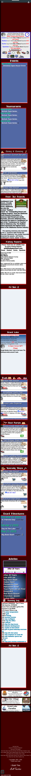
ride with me (9, 577)
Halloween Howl (11, 587)
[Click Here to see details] (2, 522)
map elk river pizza (11, 633)
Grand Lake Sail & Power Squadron (15, 691)
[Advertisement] (15, 15)
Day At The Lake (9, 529)
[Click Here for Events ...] (9, 54)
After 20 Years (10, 575)
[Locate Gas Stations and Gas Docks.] (28, 54)
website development (12, 626)
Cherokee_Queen (12, 596)
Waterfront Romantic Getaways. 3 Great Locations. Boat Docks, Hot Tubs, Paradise (11, 711)
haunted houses (10, 617)
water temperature (11, 612)
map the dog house (11, 624)
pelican (7, 622)
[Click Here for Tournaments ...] (4, 54)
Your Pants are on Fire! (14, 589)
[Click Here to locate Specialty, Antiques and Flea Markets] (18, 54)
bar (5, 640)
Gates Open (9, 582)
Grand (3, 250)
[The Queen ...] (21, 57)
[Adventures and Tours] (8, 57)
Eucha (15, 250)
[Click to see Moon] (3, 34)
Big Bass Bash (8, 535)
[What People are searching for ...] (16, 57)
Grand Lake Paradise (12, 707)
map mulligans (9, 619)
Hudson (9, 250)
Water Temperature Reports (15, 36)
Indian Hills (9, 598)
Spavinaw (22, 250)
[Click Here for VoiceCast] (12, 57)
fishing (8, 615)
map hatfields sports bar (13, 636)
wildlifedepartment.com (13, 248)
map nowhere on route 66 (13, 634)
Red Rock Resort (12, 593)
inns (6, 638)
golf (7, 614)
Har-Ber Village (12, 699)
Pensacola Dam (11, 584)
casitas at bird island (11, 627)
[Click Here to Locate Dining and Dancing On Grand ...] (14, 54)
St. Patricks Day (9, 520)
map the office (10, 620)
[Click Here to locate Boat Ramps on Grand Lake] (23, 54)
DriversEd (8, 591)
